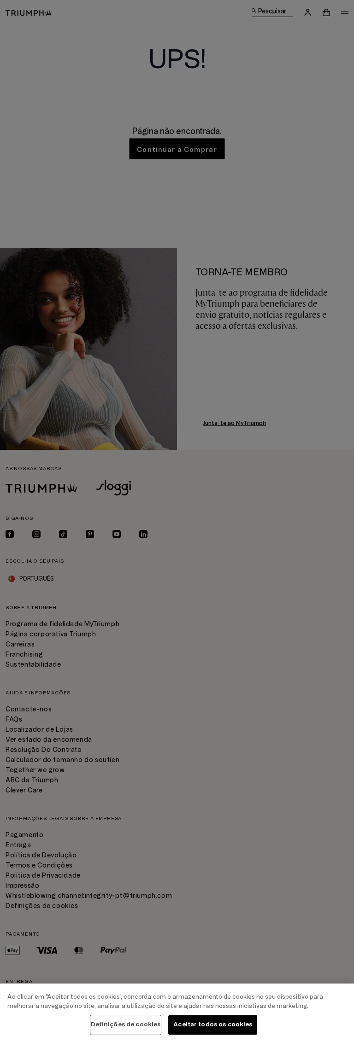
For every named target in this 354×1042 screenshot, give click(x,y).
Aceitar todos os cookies (212, 1024)
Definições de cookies (126, 1024)
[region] (177, 1013)
